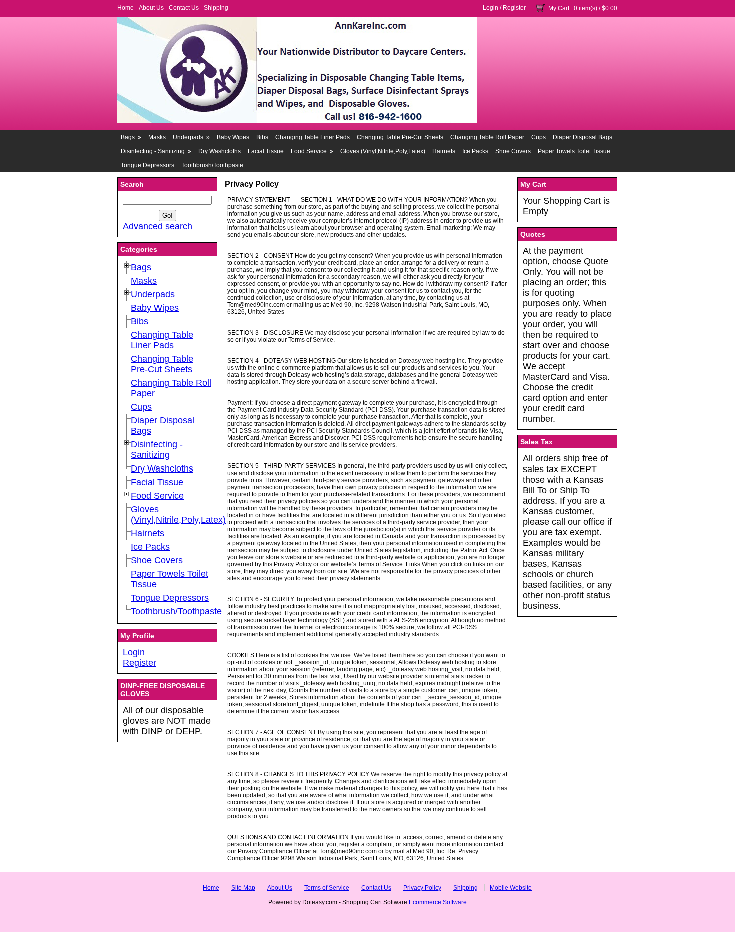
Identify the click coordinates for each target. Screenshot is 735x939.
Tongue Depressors (147, 165)
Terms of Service (327, 887)
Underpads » (191, 137)
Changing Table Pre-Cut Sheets (400, 137)
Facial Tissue (266, 151)
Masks (157, 137)
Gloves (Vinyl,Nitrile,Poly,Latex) (383, 151)
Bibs (262, 137)
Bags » (131, 137)
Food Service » (312, 151)
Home (126, 7)
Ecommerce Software (438, 902)
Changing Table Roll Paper (487, 137)
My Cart (559, 8)
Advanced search (157, 226)
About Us (151, 7)
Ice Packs (475, 151)
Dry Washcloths (219, 151)
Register (514, 7)
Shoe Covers (513, 151)
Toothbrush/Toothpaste (213, 165)
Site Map (244, 887)
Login (490, 7)
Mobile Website (511, 887)
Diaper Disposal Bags (582, 137)
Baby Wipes (233, 137)
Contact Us (184, 7)
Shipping (216, 7)
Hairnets (444, 151)
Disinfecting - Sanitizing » (156, 151)
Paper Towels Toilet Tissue (574, 151)
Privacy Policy (423, 887)
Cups (539, 137)
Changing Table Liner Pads (313, 137)
